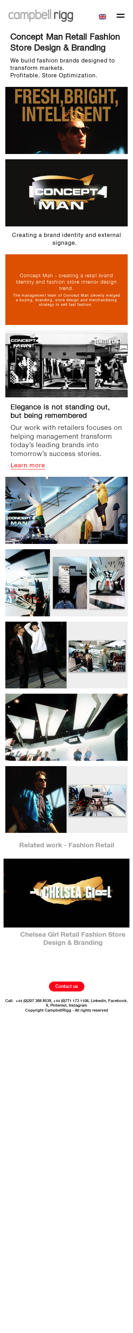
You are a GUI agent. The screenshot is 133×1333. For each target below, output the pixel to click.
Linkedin (98, 1001)
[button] (104, 15)
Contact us (66, 986)
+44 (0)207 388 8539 (33, 1001)
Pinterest (58, 1005)
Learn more (28, 465)
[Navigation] (120, 16)
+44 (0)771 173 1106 (71, 1001)
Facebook (117, 1001)
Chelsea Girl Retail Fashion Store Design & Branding (66, 939)
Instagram (78, 1005)
